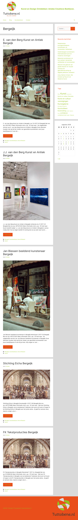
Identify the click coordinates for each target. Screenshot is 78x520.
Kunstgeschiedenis (62, 106)
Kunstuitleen (62, 108)
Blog (10, 20)
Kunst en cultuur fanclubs (65, 96)
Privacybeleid (17, 508)
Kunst (6, 142)
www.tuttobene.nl (26, 508)
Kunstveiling (62, 111)
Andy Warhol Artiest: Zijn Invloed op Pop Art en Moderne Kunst (65, 77)
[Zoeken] (73, 29)
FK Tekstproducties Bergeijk (20, 432)
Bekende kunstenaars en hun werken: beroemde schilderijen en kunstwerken (66, 60)
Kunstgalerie (63, 104)
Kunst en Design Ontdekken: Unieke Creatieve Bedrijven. (47, 9)
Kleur (59, 94)
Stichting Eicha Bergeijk (18, 363)
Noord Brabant (21, 140)
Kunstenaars (69, 94)
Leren (67, 111)
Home (4, 20)
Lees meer (8, 136)
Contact (28, 20)
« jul (59, 159)
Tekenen (72, 115)
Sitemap (10, 508)
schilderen (64, 113)
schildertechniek (62, 115)
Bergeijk (7, 140)
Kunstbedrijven (19, 20)
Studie (67, 115)
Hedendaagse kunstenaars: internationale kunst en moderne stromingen (66, 53)
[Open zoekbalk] (74, 20)
